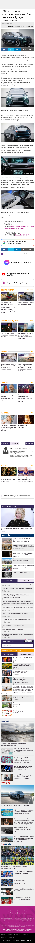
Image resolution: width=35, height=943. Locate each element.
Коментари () (29, 26)
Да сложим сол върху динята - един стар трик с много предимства (17, 634)
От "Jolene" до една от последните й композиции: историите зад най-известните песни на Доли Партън (17, 620)
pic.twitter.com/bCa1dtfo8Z (14, 228)
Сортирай (13, 443)
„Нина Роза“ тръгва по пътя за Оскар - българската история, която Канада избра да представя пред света (17, 602)
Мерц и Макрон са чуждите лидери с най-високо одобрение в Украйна (24, 776)
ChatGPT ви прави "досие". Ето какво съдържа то (21, 573)
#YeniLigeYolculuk (17, 226)
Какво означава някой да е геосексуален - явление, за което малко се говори (17, 608)
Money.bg (10, 934)
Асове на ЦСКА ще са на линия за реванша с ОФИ (23, 898)
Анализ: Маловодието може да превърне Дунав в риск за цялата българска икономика (24, 839)
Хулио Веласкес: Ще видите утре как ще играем (23, 872)
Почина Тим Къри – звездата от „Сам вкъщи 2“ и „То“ (9, 335)
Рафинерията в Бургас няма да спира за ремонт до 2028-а (21, 559)
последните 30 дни (25, 654)
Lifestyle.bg (17, 934)
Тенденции (11, 26)
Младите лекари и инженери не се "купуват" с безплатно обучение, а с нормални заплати (23, 546)
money (6, 535)
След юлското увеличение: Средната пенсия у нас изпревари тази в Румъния (23, 567)
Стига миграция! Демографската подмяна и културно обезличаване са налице (25, 398)
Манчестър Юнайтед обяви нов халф (24, 889)
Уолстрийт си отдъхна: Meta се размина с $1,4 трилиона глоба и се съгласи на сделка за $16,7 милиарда (23, 554)
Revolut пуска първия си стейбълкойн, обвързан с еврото (23, 829)
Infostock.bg (11, 937)
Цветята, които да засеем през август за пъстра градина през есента (22, 665)
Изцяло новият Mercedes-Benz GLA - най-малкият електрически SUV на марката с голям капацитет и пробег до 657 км (8, 307)
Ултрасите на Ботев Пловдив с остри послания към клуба (14, 867)
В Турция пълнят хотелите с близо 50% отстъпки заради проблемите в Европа (24, 811)
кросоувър (7, 254)
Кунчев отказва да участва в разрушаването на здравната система (7, 397)
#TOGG (26, 226)
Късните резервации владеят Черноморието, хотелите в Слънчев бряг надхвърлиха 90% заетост (26, 367)
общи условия (7, 940)
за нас (23, 940)
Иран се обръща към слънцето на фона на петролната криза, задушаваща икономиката (22, 540)
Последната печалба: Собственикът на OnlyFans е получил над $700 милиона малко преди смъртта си (24, 821)
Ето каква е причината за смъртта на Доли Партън (16, 529)
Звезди (3, 531)
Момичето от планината (22, 426)
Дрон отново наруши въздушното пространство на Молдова (23, 750)
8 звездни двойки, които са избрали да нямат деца (21, 671)
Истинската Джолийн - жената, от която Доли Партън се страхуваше (25, 479)
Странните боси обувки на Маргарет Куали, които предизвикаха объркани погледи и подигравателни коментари (23, 680)
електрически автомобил (17, 254)
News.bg (3, 934)
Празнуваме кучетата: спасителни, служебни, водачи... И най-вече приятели (8, 428)
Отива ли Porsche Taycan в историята (12, 629)
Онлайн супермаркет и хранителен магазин (23, 711)
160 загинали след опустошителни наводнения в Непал (13, 744)
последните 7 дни (9, 654)
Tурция (29, 254)
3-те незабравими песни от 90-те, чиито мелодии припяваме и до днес (22, 659)
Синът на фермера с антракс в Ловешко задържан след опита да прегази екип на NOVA (22, 759)
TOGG (25, 254)
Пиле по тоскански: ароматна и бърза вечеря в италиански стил (15, 614)
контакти (29, 940)
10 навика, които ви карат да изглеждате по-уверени (8, 479)
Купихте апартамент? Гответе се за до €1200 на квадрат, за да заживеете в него (9, 366)
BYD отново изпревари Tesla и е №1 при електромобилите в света (15, 806)
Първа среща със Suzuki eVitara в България (26, 303)
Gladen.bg (3, 937)
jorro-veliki (14, 448)
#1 (32, 451)
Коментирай (29, 443)
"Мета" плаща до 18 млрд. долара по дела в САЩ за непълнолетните (23, 767)
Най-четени (26, 580)
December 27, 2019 (22, 235)
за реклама (16, 940)
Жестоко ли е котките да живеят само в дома (22, 703)
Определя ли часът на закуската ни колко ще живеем (23, 696)
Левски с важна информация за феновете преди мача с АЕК (23, 881)
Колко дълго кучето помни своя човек (13, 625)
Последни (9, 580)
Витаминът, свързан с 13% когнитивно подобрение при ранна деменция (25, 336)
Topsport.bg (25, 934)
